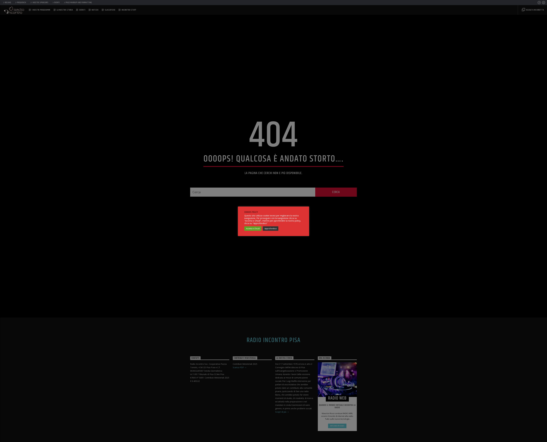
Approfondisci (271, 228)
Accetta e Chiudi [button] (253, 228)
